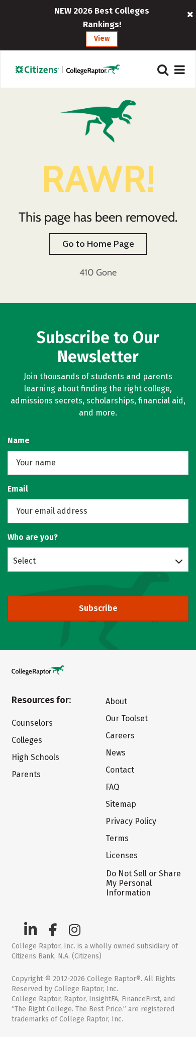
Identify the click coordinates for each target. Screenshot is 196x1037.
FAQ (112, 787)
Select (24, 560)
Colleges (27, 740)
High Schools (35, 757)
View (102, 38)
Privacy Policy (131, 821)
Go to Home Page (98, 243)
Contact (120, 770)
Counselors (32, 723)
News (116, 752)
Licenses (122, 855)
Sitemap (121, 804)
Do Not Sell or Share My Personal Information (143, 883)
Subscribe (98, 608)
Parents (26, 774)
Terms (117, 838)
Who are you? (33, 537)
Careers (120, 735)
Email (18, 489)
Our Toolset (127, 718)
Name (19, 440)
